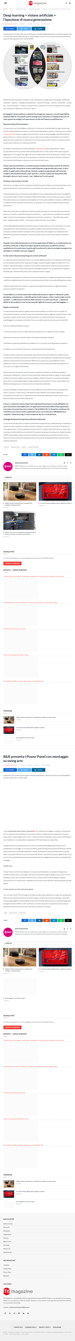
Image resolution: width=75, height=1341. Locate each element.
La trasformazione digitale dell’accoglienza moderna (55, 503)
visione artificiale (33, 447)
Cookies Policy (7, 1268)
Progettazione (7, 1234)
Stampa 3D (6, 1227)
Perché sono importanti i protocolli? (14, 629)
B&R (33, 831)
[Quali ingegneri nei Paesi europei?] (8, 740)
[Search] (70, 3)
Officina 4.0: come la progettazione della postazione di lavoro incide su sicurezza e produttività (20, 533)
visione (24, 447)
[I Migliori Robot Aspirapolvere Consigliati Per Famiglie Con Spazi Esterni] (19, 491)
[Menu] (5, 3)
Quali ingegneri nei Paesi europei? (25, 737)
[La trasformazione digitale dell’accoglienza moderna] (55, 491)
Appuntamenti (7, 1252)
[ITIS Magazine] (37, 3)
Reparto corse (7, 1241)
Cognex (6, 447)
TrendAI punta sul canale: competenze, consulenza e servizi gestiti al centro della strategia (30, 602)
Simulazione (6, 1231)
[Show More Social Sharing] (48, 28)
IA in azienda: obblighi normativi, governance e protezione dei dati (23, 681)
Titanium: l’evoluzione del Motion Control (16, 655)
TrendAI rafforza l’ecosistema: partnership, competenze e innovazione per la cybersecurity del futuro (33, 576)
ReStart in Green (8, 1224)
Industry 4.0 (6, 1248)
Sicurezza (6, 1238)
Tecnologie (6, 1245)
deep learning (40, 148)
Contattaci (6, 1265)
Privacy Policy (7, 1272)
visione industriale (9, 134)
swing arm (22, 913)
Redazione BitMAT (11, 24)
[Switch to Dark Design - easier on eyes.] (66, 3)
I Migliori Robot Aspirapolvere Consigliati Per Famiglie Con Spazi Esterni (18, 504)
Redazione (6, 1276)
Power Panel (13, 913)
